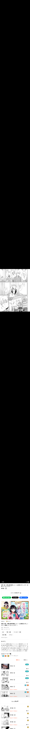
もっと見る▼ (15, 701)
